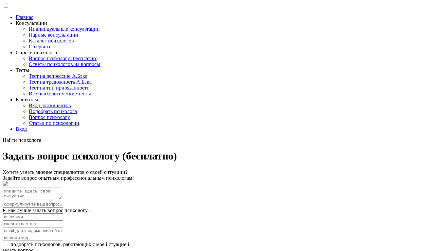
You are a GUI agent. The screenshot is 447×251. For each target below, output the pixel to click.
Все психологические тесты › (61, 93)
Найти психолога (22, 140)
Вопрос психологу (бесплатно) (63, 58)
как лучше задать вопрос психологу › (49, 210)
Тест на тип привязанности (59, 88)
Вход (21, 129)
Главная (24, 17)
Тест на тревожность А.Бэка (60, 82)
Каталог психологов (51, 40)
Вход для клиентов (50, 105)
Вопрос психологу (49, 117)
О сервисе (40, 46)
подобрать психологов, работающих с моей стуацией (69, 244)
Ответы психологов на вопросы (64, 64)
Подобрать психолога (53, 111)
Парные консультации (53, 35)
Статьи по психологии (54, 123)
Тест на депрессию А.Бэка (58, 76)
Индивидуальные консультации (64, 29)
